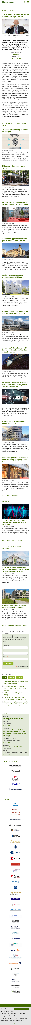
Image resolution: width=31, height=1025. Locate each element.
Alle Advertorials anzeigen (12, 540)
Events (4, 713)
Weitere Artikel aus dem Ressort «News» (14, 124)
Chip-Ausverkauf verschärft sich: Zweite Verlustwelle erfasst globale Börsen (15, 688)
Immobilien (15, 54)
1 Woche (11, 677)
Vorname (6, 645)
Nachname (7, 651)
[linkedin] (9, 59)
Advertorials (6, 501)
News (12, 10)
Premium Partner (10, 762)
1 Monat (19, 677)
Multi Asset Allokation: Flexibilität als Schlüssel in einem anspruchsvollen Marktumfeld (15, 522)
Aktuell (5, 10)
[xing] (11, 59)
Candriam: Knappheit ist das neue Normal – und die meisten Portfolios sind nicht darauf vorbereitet (16, 704)
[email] (19, 59)
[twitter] (16, 59)
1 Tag (4, 677)
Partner (7, 799)
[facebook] (14, 59)
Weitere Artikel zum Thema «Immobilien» (11, 547)
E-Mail (5, 657)
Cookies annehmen (21, 1009)
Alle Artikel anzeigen (10, 496)
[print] (22, 59)
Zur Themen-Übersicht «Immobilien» (15, 625)
